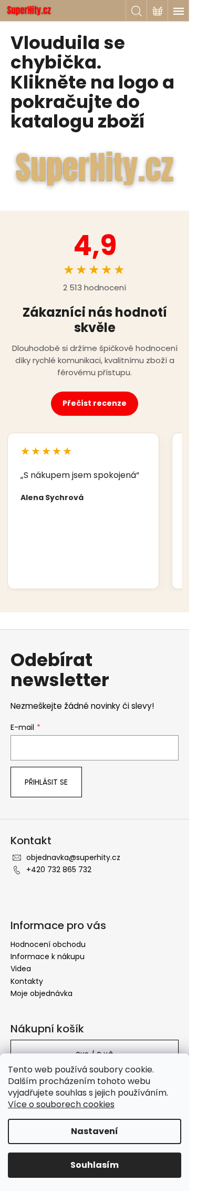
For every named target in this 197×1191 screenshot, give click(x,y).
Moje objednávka (41, 993)
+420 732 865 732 (58, 869)
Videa (21, 968)
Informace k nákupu (48, 956)
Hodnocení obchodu (48, 944)
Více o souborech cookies (61, 1104)
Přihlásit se (46, 782)
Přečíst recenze (95, 403)
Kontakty (27, 981)
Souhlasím (94, 1165)
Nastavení (94, 1131)
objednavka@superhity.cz (73, 857)
